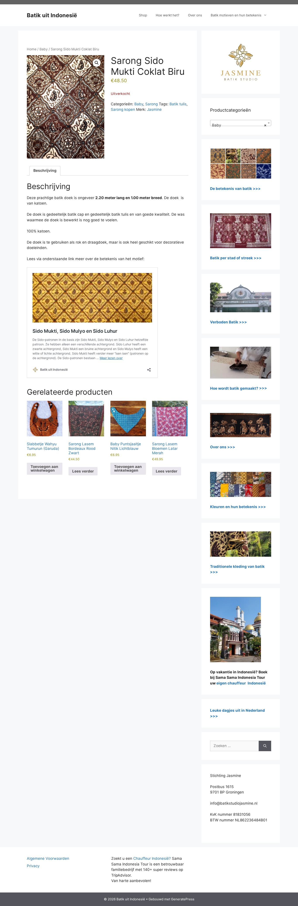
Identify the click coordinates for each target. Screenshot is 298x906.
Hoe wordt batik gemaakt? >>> (238, 388)
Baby (43, 49)
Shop (143, 15)
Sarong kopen (123, 109)
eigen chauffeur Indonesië (241, 683)
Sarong (151, 104)
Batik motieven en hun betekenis (236, 15)
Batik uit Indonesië (52, 15)
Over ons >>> (222, 447)
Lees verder (83, 471)
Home (31, 49)
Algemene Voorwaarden (48, 858)
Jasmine (154, 109)
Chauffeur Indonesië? (152, 858)
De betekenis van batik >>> (235, 188)
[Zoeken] (265, 746)
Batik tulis (178, 104)
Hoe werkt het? (167, 15)
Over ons (195, 15)
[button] (97, 63)
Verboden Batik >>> (228, 322)
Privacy (33, 866)
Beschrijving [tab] (45, 170)
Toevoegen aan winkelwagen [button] (44, 468)
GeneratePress (182, 899)
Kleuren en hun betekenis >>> (238, 507)
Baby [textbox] (239, 125)
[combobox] (240, 123)
